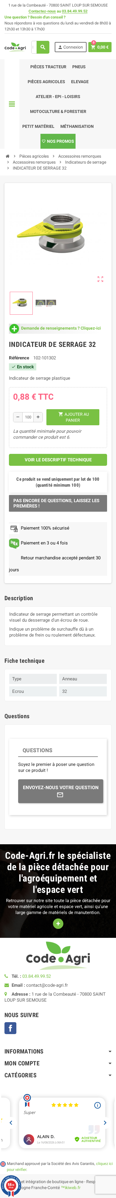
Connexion (70, 47)
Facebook (10, 1028)
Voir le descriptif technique (58, 460)
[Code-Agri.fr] (15, 46)
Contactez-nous (42, 11)
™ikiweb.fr (71, 1187)
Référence (19, 358)
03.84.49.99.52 (74, 11)
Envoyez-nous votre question (60, 787)
